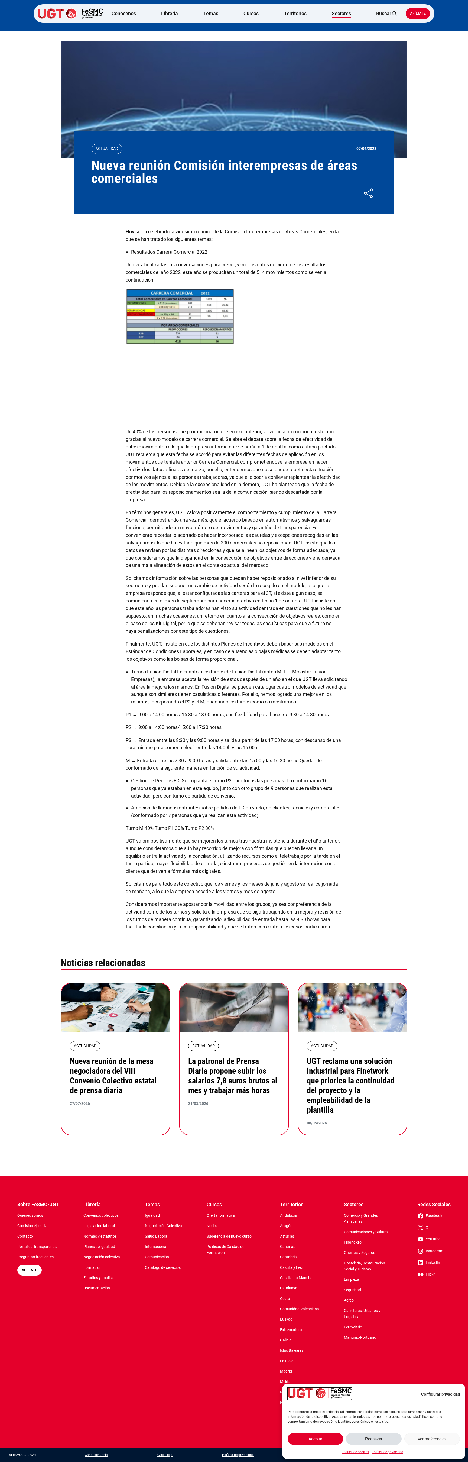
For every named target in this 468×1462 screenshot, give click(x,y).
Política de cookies (355, 1452)
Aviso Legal (165, 1455)
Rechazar (373, 1439)
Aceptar (315, 1439)
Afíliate (418, 13)
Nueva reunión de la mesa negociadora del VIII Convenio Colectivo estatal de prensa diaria (113, 1075)
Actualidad (107, 148)
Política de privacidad (387, 1452)
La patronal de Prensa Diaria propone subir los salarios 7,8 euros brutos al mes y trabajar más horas (232, 1075)
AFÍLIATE (29, 1270)
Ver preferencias (432, 1439)
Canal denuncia (96, 1455)
